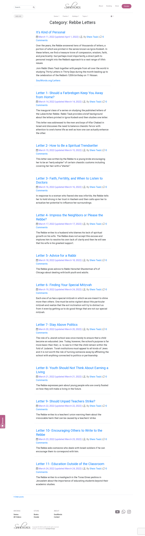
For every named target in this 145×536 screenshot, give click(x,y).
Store (117, 6)
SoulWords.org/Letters (48, 80)
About (101, 6)
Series (16, 514)
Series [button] (56, 16)
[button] (112, 16)
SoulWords (58, 514)
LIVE (19, 16)
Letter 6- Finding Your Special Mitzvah (64, 285)
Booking (109, 6)
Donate (126, 6)
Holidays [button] (75, 16)
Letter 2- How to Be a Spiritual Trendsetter (67, 145)
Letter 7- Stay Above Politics (57, 325)
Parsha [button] (65, 16)
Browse (17, 511)
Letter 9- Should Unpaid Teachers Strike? (65, 401)
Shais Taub (92, 36)
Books (36, 514)
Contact (57, 517)
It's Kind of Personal (50, 32)
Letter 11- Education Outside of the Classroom (70, 464)
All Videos (17, 517)
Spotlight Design (50, 528)
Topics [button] (84, 16)
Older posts (19, 497)
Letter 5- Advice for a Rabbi (56, 255)
